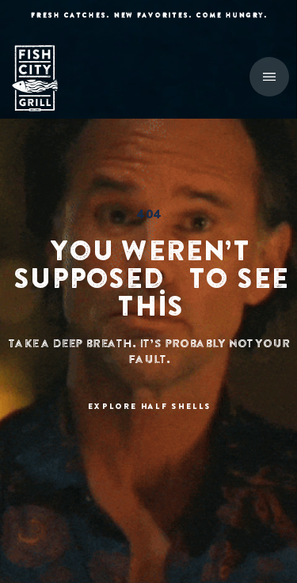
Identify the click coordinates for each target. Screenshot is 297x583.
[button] (269, 77)
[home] (43, 78)
